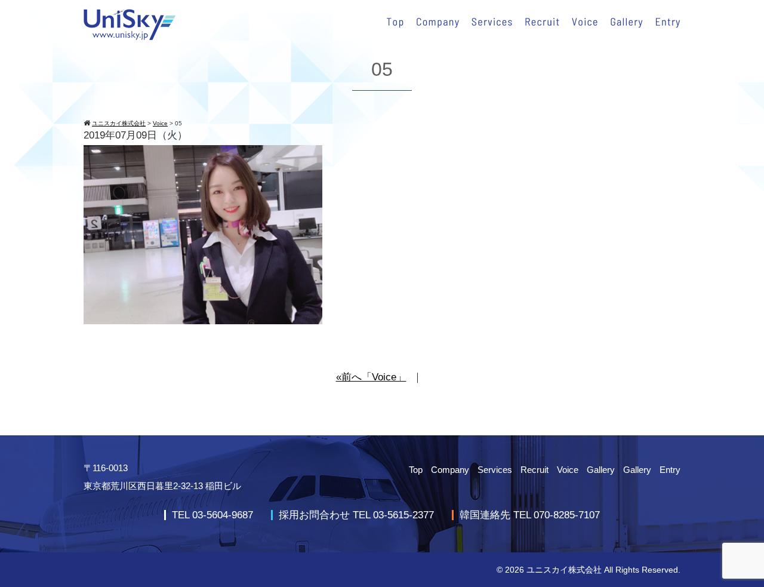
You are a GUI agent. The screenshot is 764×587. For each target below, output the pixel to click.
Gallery (601, 470)
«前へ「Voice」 (371, 377)
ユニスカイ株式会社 (564, 569)
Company (450, 470)
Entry (670, 470)
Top (416, 470)
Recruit (534, 470)
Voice (567, 470)
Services (495, 470)
